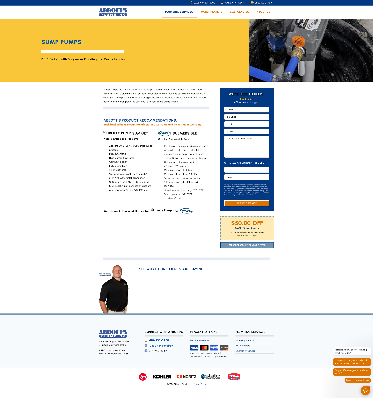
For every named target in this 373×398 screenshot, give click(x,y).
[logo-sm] (113, 9)
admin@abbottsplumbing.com (257, 191)
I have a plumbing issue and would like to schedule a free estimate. (351, 362)
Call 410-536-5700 (204, 2)
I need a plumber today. (357, 380)
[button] (245, 101)
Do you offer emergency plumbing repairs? (351, 372)
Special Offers (264, 2)
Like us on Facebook (161, 345)
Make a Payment (234, 2)
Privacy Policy (250, 195)
